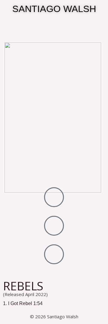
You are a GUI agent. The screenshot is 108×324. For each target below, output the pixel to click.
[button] (54, 42)
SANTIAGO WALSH (54, 9)
